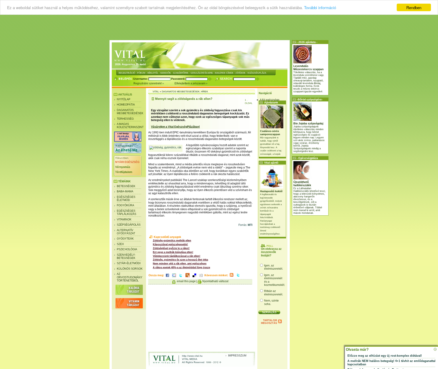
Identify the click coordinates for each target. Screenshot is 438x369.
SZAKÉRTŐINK (180, 73)
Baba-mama (125, 191)
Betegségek (126, 186)
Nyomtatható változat (215, 281)
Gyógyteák (125, 238)
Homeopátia (126, 104)
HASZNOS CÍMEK (224, 73)
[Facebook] (167, 277)
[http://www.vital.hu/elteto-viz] (127, 152)
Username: (141, 78)
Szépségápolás (129, 224)
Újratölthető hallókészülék (302, 184)
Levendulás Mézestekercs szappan (308, 68)
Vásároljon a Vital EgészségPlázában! (175, 126)
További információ (320, 7)
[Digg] (201, 277)
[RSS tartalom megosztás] (232, 277)
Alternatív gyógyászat (126, 232)
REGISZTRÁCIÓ (127, 73)
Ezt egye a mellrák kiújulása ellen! (173, 252)
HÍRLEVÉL (152, 73)
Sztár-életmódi (129, 263)
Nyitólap (123, 99)
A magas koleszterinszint (130, 125)
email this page (186, 281)
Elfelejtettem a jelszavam (190, 83)
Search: (226, 78)
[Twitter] (181, 277)
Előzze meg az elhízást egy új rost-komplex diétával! (384, 355)
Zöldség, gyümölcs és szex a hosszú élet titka (180, 259)
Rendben (413, 7)
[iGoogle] (174, 277)
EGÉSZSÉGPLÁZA (257, 73)
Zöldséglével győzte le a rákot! (171, 248)
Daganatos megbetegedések (130, 111)
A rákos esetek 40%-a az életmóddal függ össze (181, 267)
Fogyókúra (125, 205)
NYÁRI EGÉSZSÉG (127, 162)
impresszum (237, 355)
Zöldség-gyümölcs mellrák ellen (172, 240)
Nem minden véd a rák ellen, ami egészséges (179, 263)
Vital (156, 91)
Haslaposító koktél (271, 191)
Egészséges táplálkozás (126, 212)
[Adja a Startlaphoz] (187, 277)
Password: (178, 78)
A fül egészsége (269, 99)
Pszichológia (127, 249)
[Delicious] (194, 277)
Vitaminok (124, 219)
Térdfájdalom (123, 172)
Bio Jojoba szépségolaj (308, 123)
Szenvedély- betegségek (126, 256)
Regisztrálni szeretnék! (147, 83)
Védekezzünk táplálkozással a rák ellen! (176, 256)
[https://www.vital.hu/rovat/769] (127, 140)
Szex (120, 244)
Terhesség (125, 118)
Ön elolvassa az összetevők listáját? (271, 252)
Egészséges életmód (126, 198)
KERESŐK (165, 73)
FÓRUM (141, 73)
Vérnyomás (122, 167)
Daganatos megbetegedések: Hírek (185, 91)
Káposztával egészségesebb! (170, 244)
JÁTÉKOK (240, 73)
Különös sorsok (130, 268)
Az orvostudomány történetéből (129, 277)
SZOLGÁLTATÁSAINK (201, 73)
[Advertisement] (219, 28)
